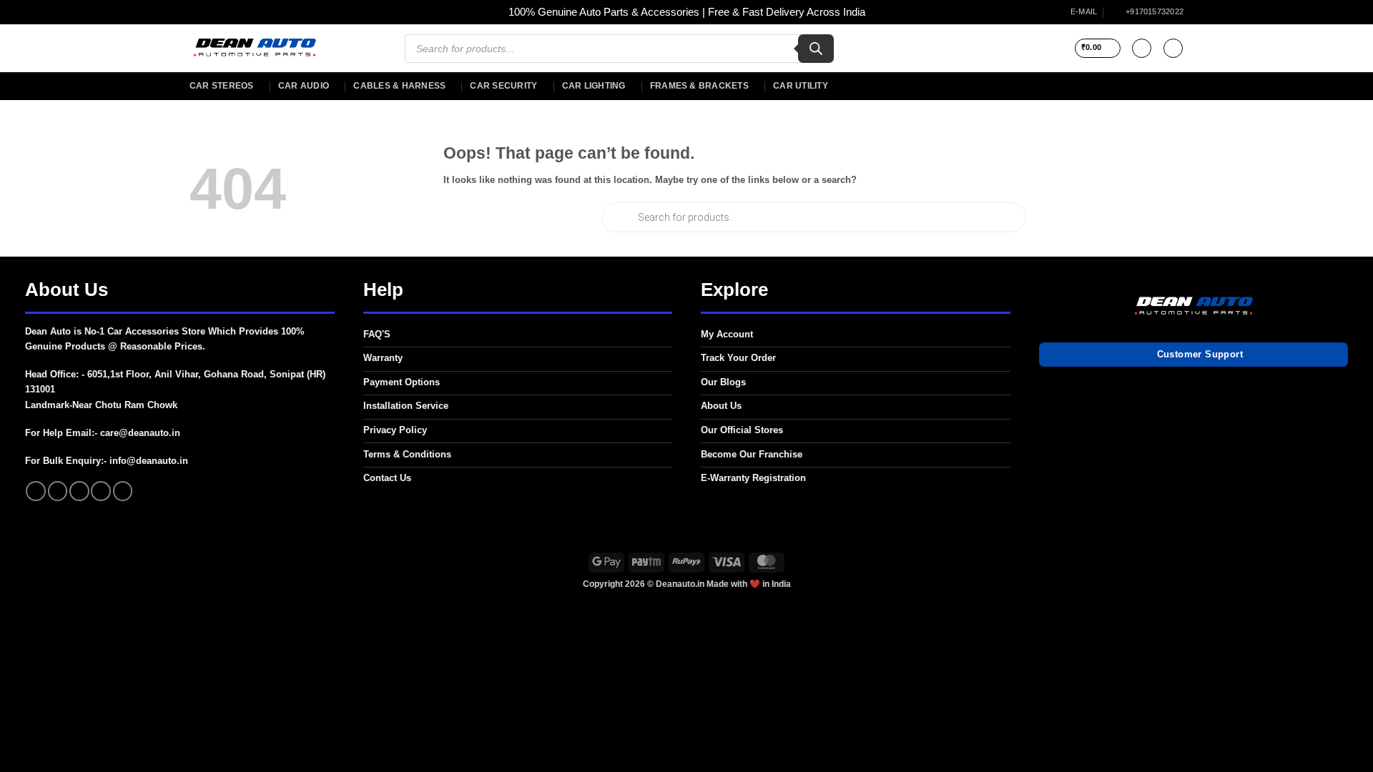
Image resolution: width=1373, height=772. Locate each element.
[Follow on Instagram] (58, 491)
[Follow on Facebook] (36, 491)
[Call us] (101, 491)
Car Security (503, 86)
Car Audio (303, 86)
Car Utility (800, 86)
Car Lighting (594, 86)
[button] (1098, 48)
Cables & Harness (399, 86)
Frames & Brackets (699, 86)
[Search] (816, 48)
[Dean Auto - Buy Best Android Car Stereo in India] (254, 48)
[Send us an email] (79, 491)
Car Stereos (222, 86)
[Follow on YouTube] (123, 491)
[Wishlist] (1141, 48)
